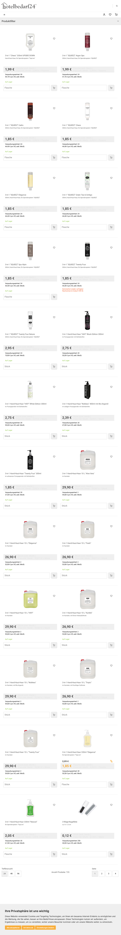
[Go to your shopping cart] (116, 14)
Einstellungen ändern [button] (45, 928)
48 (11, 873)
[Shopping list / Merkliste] (110, 14)
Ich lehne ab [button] (28, 928)
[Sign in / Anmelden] (104, 14)
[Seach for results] (117, 6)
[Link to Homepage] (19, 5)
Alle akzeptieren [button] (13, 928)
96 (18, 873)
